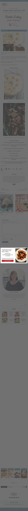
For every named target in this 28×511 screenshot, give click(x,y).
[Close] (26, 248)
